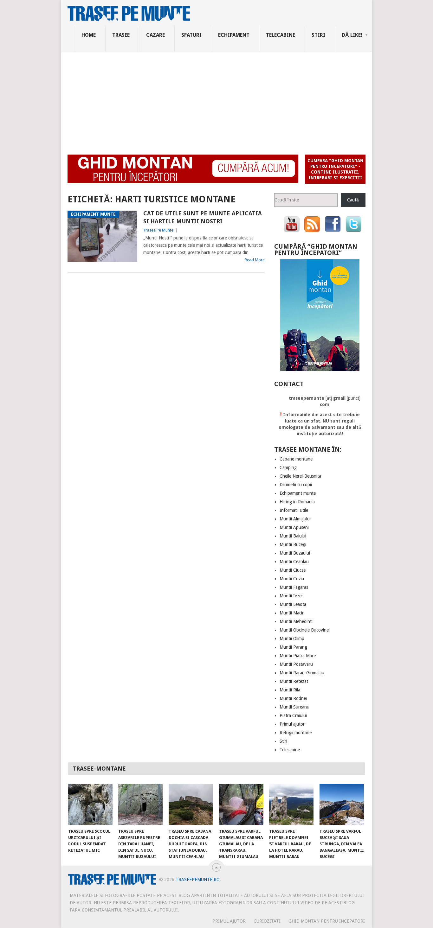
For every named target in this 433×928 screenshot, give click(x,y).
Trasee (121, 35)
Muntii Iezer (291, 595)
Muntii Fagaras (294, 587)
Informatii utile (294, 510)
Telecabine (280, 35)
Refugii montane (296, 732)
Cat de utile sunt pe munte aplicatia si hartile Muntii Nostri (202, 217)
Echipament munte (298, 493)
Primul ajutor (292, 724)
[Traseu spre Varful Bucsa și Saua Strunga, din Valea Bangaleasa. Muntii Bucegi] (342, 804)
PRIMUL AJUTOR (229, 921)
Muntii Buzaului (295, 553)
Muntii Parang (293, 647)
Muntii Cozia (292, 578)
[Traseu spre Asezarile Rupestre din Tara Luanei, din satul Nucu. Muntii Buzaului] (140, 804)
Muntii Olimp (292, 638)
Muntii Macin (292, 612)
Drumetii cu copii (296, 484)
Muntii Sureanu (294, 706)
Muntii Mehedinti (296, 621)
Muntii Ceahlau (294, 561)
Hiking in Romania (297, 501)
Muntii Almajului (295, 518)
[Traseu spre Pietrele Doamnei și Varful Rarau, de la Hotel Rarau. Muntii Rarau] (291, 804)
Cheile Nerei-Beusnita (300, 476)
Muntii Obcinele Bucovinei (305, 629)
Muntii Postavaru (296, 664)
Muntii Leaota (293, 604)
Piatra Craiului (293, 715)
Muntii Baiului (293, 535)
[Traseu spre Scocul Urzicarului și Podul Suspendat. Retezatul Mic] (90, 804)
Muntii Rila (290, 689)
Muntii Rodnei (293, 698)
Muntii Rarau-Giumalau (302, 672)
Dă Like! (352, 35)
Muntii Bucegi (293, 544)
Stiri (318, 35)
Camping (288, 467)
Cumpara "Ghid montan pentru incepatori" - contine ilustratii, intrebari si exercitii (335, 169)
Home (88, 35)
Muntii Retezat (294, 681)
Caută (353, 199)
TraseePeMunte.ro (198, 879)
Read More (255, 259)
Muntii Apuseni (294, 527)
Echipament (233, 35)
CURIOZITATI (267, 921)
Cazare (155, 35)
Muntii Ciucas (293, 570)
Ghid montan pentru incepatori (326, 921)
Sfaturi (191, 35)
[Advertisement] (216, 99)
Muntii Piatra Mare (298, 655)
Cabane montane (296, 458)
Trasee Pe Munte (158, 230)
